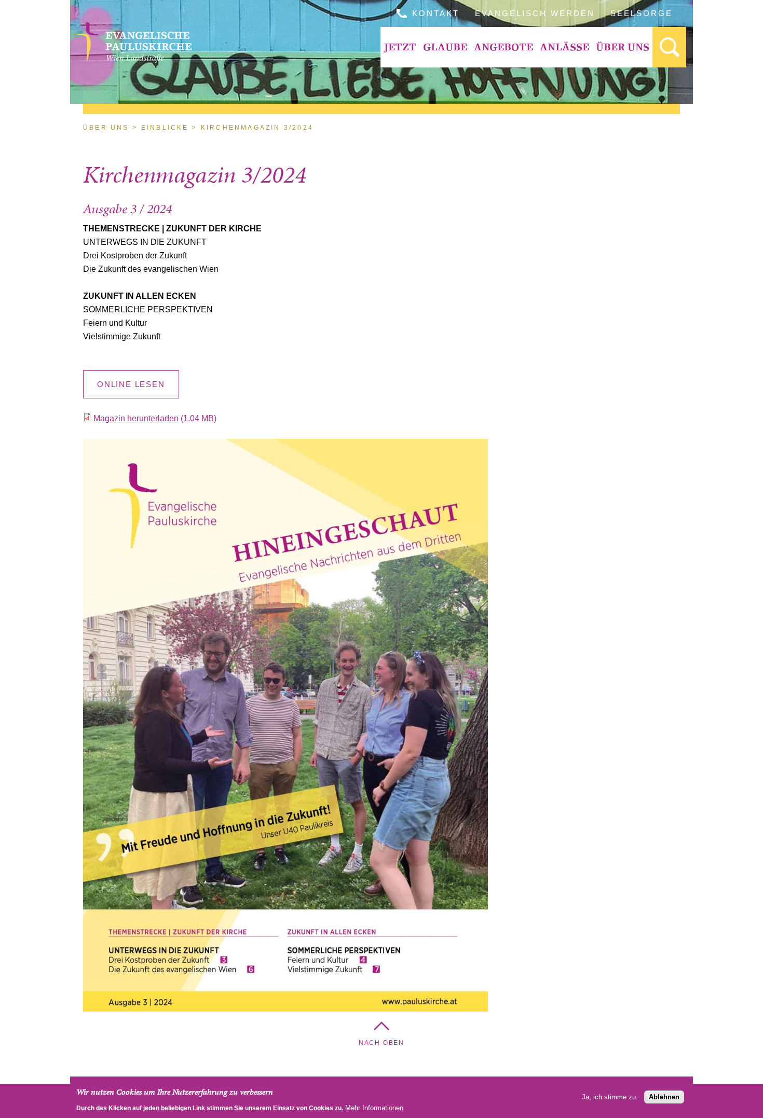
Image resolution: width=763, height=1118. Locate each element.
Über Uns (622, 47)
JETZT (400, 47)
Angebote (503, 47)
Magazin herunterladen (136, 418)
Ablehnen (664, 1097)
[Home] (134, 60)
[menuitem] (399, 47)
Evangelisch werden (535, 13)
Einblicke (165, 127)
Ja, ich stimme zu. (610, 1097)
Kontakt (435, 13)
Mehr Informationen (374, 1107)
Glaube (445, 47)
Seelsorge (641, 13)
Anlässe (564, 47)
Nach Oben (381, 1042)
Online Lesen (131, 384)
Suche (669, 47)
